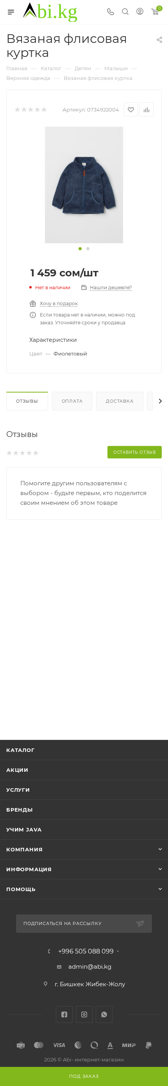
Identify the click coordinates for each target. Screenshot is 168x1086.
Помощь (21, 889)
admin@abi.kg (89, 966)
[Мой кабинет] (139, 12)
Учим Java (24, 829)
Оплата (72, 401)
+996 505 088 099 (86, 951)
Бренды (19, 810)
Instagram (84, 1014)
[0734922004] (84, 184)
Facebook (64, 1014)
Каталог (20, 750)
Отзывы (27, 401)
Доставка (119, 401)
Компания (24, 849)
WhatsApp (104, 1014)
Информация (29, 869)
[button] (80, 248)
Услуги (18, 790)
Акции (17, 770)
